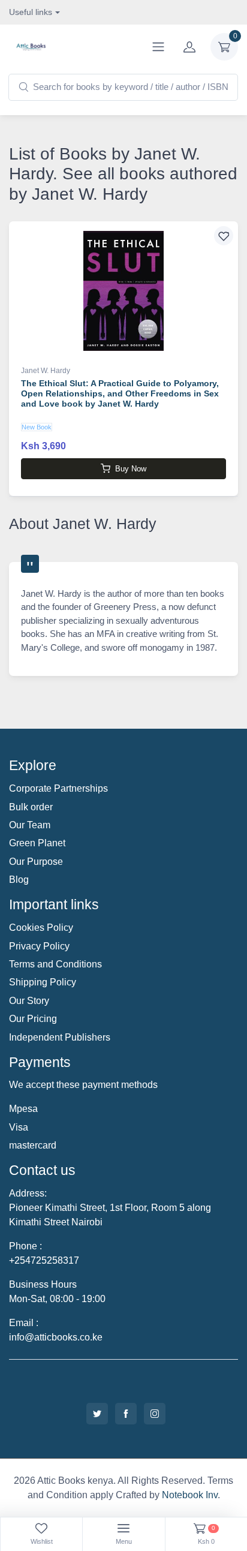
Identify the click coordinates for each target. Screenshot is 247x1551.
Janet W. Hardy (45, 370)
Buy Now (130, 468)
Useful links (30, 12)
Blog (19, 879)
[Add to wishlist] (223, 235)
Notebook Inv (190, 1495)
